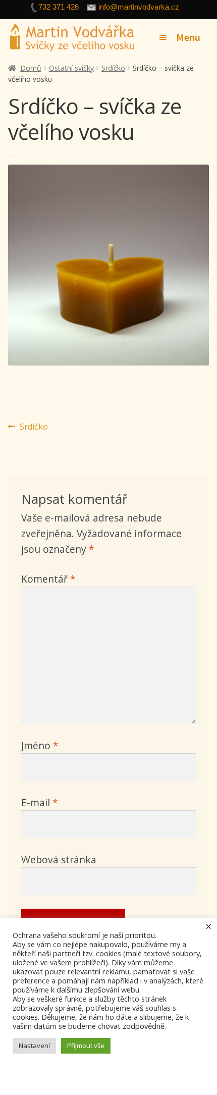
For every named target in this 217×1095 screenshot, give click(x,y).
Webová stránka (58, 859)
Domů (30, 68)
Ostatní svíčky (71, 68)
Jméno (40, 745)
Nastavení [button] (34, 1045)
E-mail (39, 802)
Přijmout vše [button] (85, 1045)
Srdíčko (113, 68)
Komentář (48, 579)
